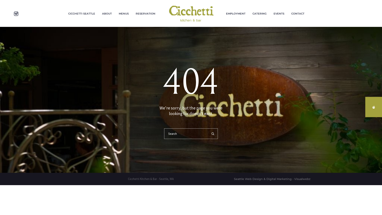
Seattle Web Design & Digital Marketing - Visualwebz (272, 179)
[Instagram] (16, 14)
